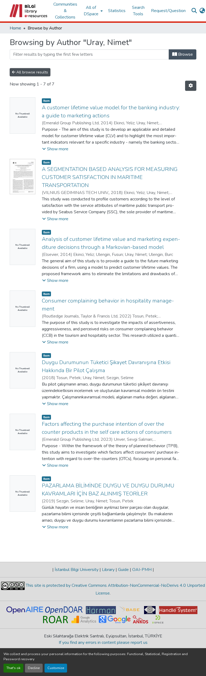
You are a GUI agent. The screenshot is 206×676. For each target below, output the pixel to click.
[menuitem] (93, 10)
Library (108, 570)
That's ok (13, 668)
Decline (34, 668)
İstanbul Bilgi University (77, 570)
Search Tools (138, 11)
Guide (123, 570)
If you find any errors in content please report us (103, 642)
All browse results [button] (31, 72)
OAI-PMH (142, 570)
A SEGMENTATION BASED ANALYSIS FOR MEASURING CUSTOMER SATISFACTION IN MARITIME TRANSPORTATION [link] (110, 177)
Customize (55, 668)
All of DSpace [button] (91, 11)
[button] (29, 10)
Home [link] (15, 28)
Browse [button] (185, 54)
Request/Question (168, 11)
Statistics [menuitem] (117, 11)
